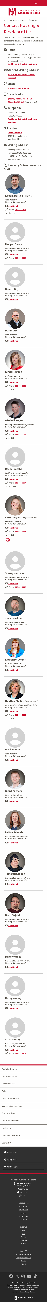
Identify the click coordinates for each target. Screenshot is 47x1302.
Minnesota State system (26, 1285)
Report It (23, 1261)
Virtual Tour (23, 1240)
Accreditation (23, 1207)
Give (23, 1195)
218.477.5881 (20, 531)
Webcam (23, 1243)
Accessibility (24, 1292)
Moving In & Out (9, 1113)
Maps (23, 1231)
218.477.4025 (20, 434)
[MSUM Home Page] (23, 11)
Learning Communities (12, 1106)
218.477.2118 (20, 258)
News (23, 1234)
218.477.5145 (20, 1053)
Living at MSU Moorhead (21, 98)
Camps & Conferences (11, 1135)
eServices (24, 1219)
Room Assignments (10, 1120)
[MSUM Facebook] (11, 1276)
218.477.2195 (20, 209)
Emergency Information (23, 1258)
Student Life (13, 20)
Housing (23, 20)
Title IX (23, 1264)
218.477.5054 (20, 482)
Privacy (32, 1292)
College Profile (23, 1210)
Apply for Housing (9, 1069)
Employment (23, 1216)
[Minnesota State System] (23, 1298)
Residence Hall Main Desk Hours (22, 64)
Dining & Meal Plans (10, 1098)
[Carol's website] (8, 540)
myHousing (7, 1128)
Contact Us (7, 1143)
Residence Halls (9, 1083)
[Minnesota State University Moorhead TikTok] (35, 1276)
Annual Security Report (23, 1254)
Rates (4, 1091)
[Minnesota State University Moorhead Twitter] (17, 1276)
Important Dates (9, 1076)
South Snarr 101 (15, 132)
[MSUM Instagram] (23, 1276)
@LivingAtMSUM (17, 102)
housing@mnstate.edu (18, 88)
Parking (23, 1237)
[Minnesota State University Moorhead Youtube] (29, 1276)
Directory (23, 1213)
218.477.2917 (20, 386)
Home (4, 20)
